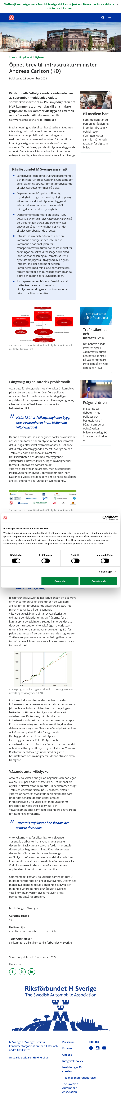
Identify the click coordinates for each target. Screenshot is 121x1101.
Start (12, 57)
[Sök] (103, 17)
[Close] (117, 4)
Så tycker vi (25, 57)
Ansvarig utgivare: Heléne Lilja (28, 1057)
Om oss (67, 1054)
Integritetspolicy (72, 1061)
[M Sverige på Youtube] (104, 1048)
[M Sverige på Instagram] (97, 1048)
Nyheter (40, 57)
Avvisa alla (59, 581)
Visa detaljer (105, 571)
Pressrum (68, 1042)
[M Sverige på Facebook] (91, 1048)
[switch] (45, 561)
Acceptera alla (98, 581)
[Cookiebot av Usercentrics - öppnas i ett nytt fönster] (105, 518)
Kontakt (67, 1048)
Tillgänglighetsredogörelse (79, 1077)
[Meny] (109, 17)
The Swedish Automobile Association (70, 1088)
